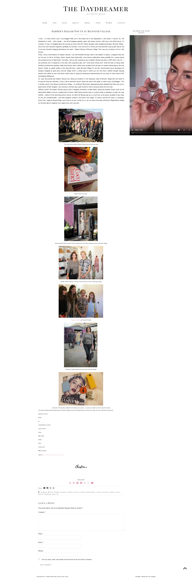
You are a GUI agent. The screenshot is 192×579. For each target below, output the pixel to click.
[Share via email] (44, 488)
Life (55, 23)
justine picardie (102, 492)
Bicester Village (53, 492)
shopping (47, 494)
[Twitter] (132, 23)
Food (98, 23)
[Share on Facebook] (47, 488)
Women (109, 23)
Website (40, 551)
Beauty (76, 23)
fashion (70, 492)
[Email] (151, 23)
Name (40, 534)
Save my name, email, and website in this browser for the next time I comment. (67, 559)
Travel (87, 23)
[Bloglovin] (146, 23)
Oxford (40, 494)
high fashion (90, 492)
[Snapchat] (88, 482)
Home (45, 23)
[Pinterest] (77, 482)
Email (40, 542)
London (111, 492)
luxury (118, 492)
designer (64, 492)
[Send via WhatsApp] (53, 488)
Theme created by (145, 576)
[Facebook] (141, 23)
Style (64, 23)
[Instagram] (136, 23)
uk (57, 494)
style (54, 494)
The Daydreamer (96, 8)
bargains (44, 492)
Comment (42, 512)
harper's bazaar (79, 492)
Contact (121, 23)
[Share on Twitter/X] (50, 488)
